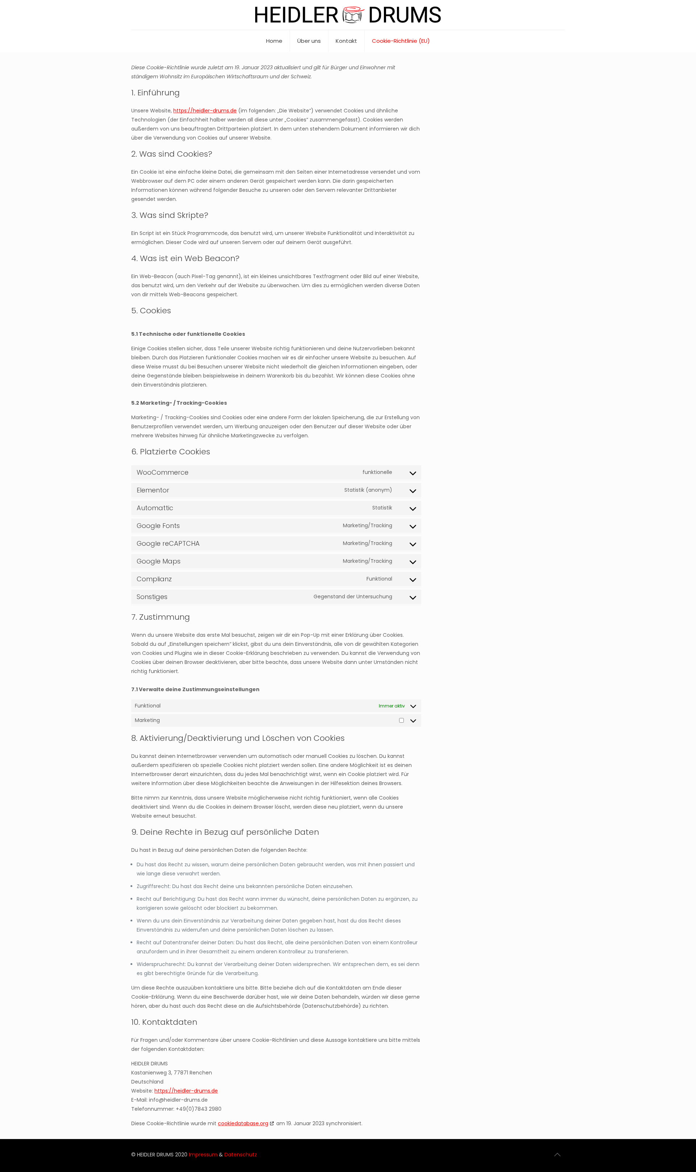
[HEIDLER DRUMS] (348, 15)
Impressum (204, 1154)
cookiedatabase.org (243, 1123)
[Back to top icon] (557, 1154)
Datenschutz (240, 1154)
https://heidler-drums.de (205, 110)
